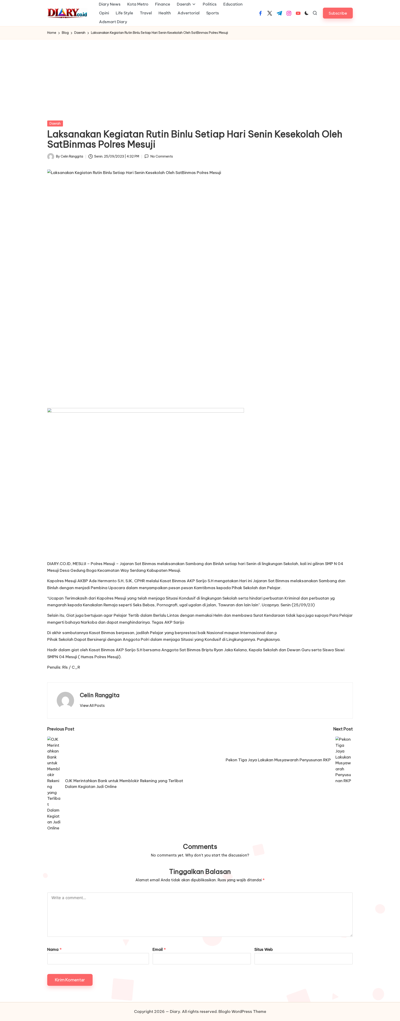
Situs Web (263, 949)
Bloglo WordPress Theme (242, 1011)
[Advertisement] (200, 74)
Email (159, 949)
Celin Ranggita (99, 695)
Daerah (55, 123)
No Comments (161, 156)
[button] (338, 13)
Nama (54, 949)
